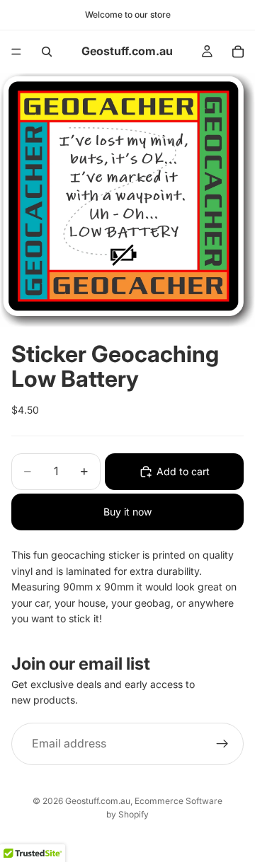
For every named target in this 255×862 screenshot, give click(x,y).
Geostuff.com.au (97, 801)
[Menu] (16, 51)
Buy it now (127, 512)
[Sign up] (222, 744)
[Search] (46, 51)
